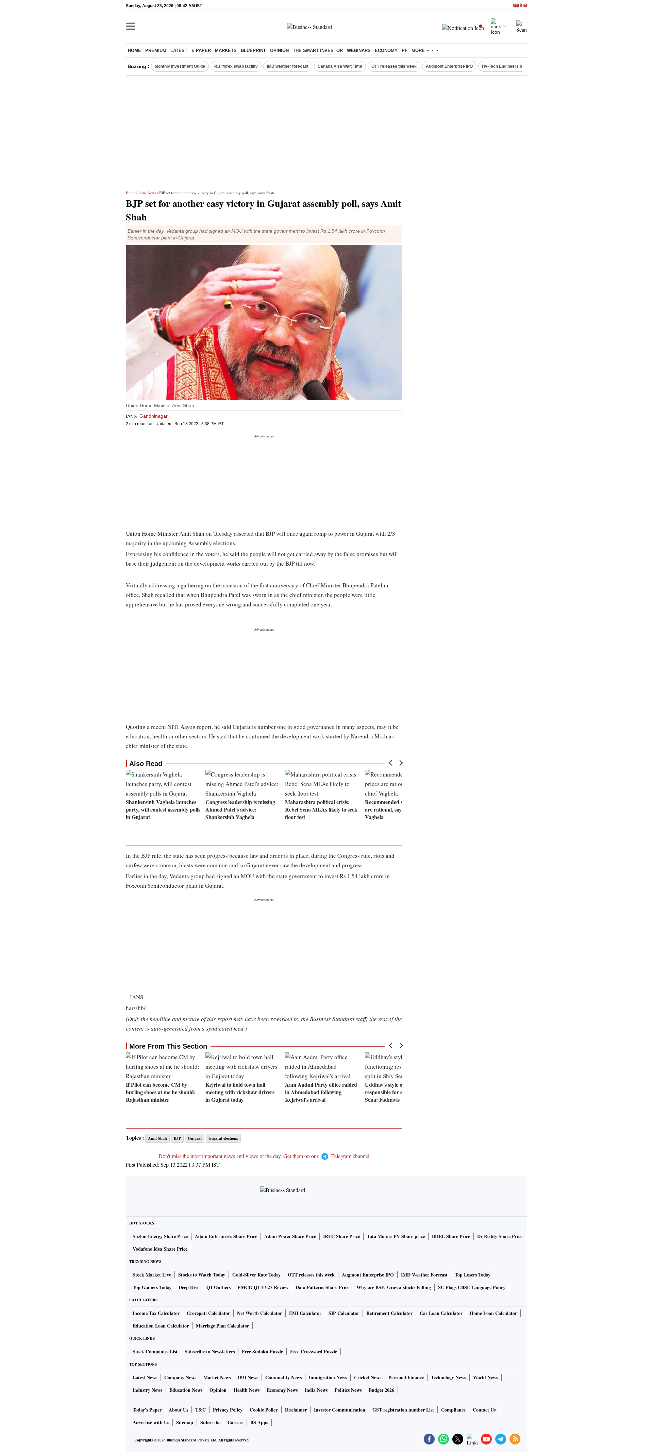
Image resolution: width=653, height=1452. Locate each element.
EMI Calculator (305, 1313)
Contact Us (484, 1409)
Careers (235, 1422)
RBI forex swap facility (236, 66)
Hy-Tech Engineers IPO (504, 66)
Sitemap (184, 1422)
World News (485, 1377)
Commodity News (283, 1377)
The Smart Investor (318, 50)
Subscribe (210, 1422)
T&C (200, 1409)
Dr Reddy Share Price (499, 1236)
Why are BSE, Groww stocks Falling (393, 1287)
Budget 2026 (381, 1389)
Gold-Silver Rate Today (256, 1274)
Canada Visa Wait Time (340, 66)
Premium (155, 50)
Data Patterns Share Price (322, 1287)
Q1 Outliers (218, 1287)
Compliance (453, 1409)
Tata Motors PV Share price (396, 1236)
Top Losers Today (472, 1274)
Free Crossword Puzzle (313, 1351)
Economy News (282, 1389)
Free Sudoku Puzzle (262, 1351)
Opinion (279, 50)
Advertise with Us (151, 1422)
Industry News (147, 1389)
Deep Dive (189, 1287)
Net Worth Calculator (259, 1313)
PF (404, 50)
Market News (217, 1377)
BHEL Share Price (451, 1236)
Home (134, 50)
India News (147, 192)
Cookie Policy (264, 1409)
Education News (185, 1389)
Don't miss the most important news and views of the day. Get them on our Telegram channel (263, 1155)
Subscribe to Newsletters (210, 1351)
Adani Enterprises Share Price (226, 1236)
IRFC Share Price (341, 1236)
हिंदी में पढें (520, 5)
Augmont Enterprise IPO (449, 66)
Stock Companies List (155, 1351)
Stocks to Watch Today (201, 1274)
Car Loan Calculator (441, 1313)
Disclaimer (296, 1409)
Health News (246, 1389)
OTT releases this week (394, 66)
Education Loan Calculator (161, 1325)
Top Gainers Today (152, 1287)
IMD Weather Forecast (424, 1274)
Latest (178, 50)
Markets (226, 50)
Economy (386, 50)
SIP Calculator (344, 1313)
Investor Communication (339, 1409)
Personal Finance (406, 1377)
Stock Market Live (152, 1274)
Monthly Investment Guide (180, 66)
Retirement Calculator (389, 1313)
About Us (178, 1409)
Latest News (145, 1377)
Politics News (348, 1389)
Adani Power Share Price (290, 1236)
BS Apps (259, 1422)
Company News (180, 1377)
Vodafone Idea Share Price (160, 1248)
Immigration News (328, 1377)
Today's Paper (147, 1409)
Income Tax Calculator (156, 1313)
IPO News (248, 1377)
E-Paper (201, 50)
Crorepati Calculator (208, 1313)
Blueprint (253, 50)
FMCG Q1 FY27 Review (263, 1287)
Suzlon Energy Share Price (160, 1236)
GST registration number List (403, 1409)
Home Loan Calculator (493, 1313)
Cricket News (367, 1377)
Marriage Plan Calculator (222, 1325)
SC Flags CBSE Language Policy (471, 1287)
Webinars (359, 50)
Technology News (448, 1377)
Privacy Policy (227, 1409)
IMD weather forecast (287, 66)
